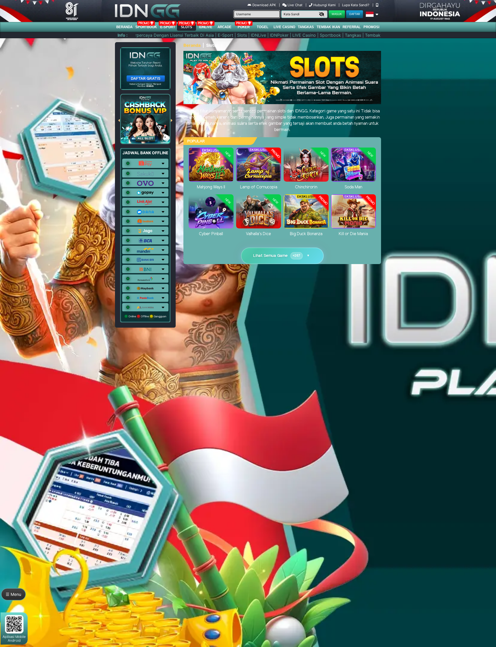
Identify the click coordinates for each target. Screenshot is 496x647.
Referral (352, 27)
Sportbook (146, 27)
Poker (244, 27)
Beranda (124, 27)
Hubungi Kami (324, 5)
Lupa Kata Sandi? (356, 5)
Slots (186, 27)
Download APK (264, 5)
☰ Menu (13, 594)
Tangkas (306, 27)
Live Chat (294, 5)
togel (262, 27)
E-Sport (167, 27)
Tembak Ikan (328, 27)
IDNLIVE (205, 27)
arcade (224, 27)
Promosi (371, 27)
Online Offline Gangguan (147, 316)
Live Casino (284, 27)
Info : (123, 35)
